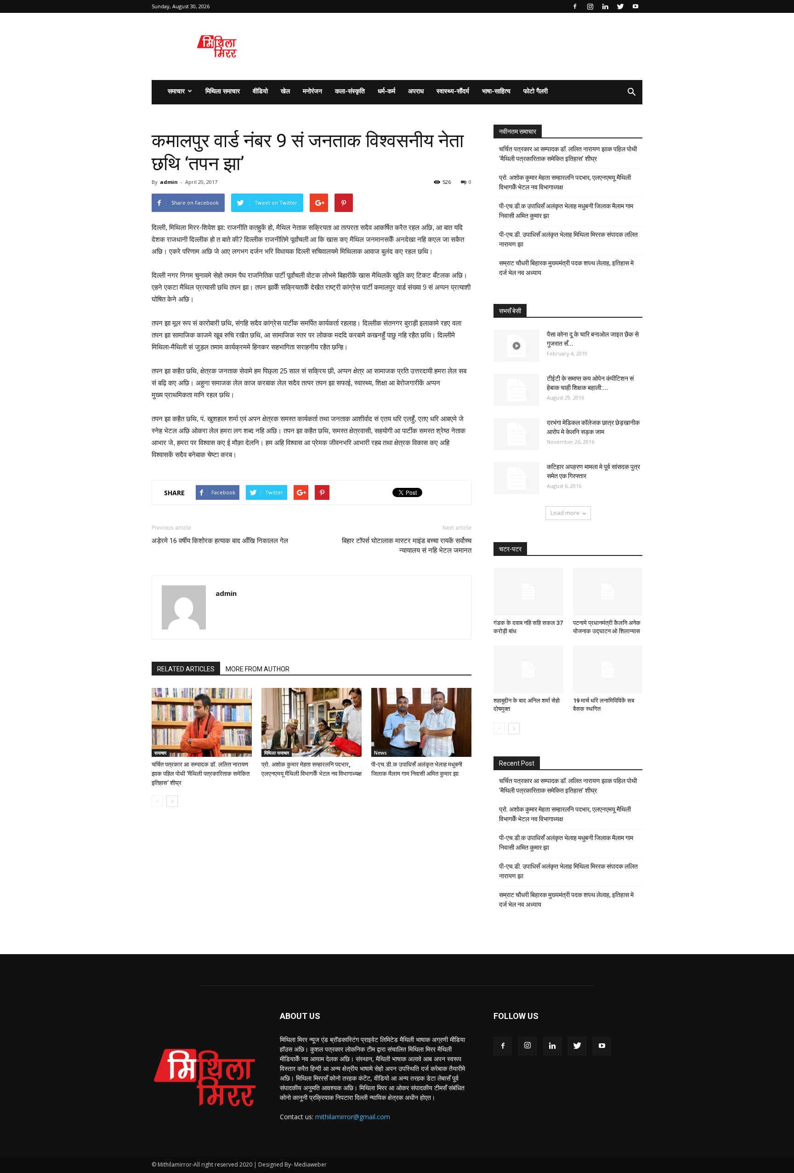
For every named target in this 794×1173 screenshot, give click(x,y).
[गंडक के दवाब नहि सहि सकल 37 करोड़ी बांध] (528, 592)
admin (169, 181)
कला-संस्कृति (350, 90)
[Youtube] (635, 6)
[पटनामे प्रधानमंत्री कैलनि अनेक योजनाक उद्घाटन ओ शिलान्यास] (608, 592)
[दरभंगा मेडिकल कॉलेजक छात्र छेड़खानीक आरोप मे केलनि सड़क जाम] (516, 434)
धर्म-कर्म (386, 90)
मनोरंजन (312, 90)
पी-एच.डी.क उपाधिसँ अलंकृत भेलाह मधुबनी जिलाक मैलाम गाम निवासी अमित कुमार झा (566, 210)
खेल (285, 90)
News (380, 753)
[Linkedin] (605, 6)
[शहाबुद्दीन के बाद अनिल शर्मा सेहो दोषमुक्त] (528, 669)
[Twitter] (620, 6)
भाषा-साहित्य (496, 90)
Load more (564, 513)
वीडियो (260, 90)
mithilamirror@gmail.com (352, 1116)
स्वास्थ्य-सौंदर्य (453, 90)
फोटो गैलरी (535, 90)
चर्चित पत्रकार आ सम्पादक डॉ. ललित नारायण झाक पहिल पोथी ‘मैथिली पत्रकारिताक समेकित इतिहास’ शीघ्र (201, 773)
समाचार (176, 90)
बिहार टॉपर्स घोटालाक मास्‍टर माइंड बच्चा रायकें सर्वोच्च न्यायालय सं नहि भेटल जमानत (406, 546)
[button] (631, 92)
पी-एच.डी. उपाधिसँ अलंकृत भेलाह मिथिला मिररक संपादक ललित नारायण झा (568, 239)
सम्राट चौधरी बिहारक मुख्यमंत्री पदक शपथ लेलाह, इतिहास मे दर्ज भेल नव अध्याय (566, 267)
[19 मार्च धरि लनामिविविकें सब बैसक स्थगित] (608, 669)
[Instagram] (590, 6)
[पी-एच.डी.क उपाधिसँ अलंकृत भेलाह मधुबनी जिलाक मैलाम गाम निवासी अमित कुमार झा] (421, 722)
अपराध (416, 90)
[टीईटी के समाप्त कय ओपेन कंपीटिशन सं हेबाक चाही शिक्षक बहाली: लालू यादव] (516, 390)
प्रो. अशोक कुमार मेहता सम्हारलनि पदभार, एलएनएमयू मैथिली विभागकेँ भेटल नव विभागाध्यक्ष (565, 182)
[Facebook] (575, 6)
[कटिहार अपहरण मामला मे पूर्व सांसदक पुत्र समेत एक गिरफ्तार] (516, 478)
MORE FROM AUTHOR (257, 669)
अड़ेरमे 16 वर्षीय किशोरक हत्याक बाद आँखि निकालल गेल (220, 541)
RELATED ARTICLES (186, 669)
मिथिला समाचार (222, 90)
